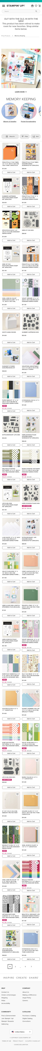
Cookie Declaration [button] (21, 1044)
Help (3, 988)
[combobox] (21, 11)
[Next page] (31, 966)
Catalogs (26, 1012)
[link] (36, 5)
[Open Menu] (3, 6)
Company (26, 988)
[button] (32, 5)
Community (6, 1012)
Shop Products (5, 35)
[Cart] (39, 5)
